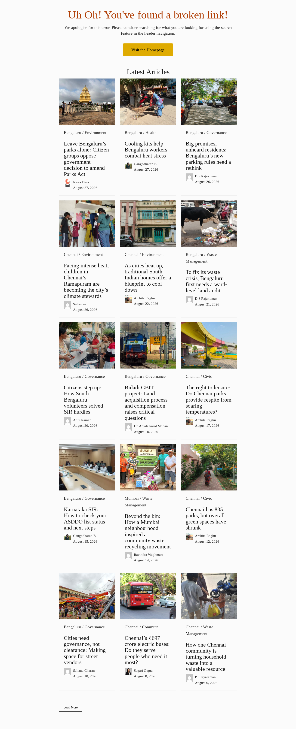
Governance (217, 132)
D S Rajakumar (206, 176)
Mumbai (132, 498)
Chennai (71, 254)
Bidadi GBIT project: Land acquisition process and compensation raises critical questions (146, 402)
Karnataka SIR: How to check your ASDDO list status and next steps (85, 518)
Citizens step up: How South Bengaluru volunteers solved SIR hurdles (83, 399)
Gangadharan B (145, 164)
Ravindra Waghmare (148, 555)
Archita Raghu (144, 298)
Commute (150, 627)
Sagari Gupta (143, 670)
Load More (71, 707)
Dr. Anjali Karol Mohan (151, 426)
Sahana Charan (84, 670)
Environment (95, 132)
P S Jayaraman (205, 677)
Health (151, 132)
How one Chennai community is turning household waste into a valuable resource (206, 657)
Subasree (79, 304)
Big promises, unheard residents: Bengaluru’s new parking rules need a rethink (208, 156)
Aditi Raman (82, 420)
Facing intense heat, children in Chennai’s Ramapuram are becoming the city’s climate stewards (86, 281)
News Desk (81, 182)
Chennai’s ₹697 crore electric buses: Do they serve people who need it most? (147, 650)
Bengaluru (72, 132)
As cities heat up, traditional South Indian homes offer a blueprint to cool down (148, 278)
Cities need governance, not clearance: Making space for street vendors (85, 650)
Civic (207, 376)
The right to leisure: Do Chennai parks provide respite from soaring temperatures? (208, 399)
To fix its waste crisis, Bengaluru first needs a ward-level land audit (206, 281)
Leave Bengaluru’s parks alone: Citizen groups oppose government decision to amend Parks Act (86, 159)
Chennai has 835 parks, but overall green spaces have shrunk (206, 518)
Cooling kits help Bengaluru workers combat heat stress (146, 150)
